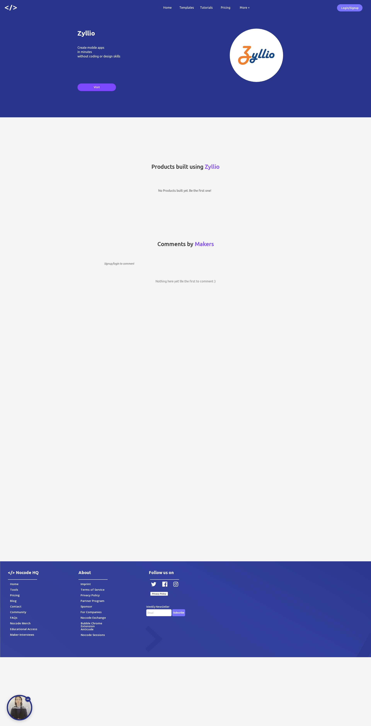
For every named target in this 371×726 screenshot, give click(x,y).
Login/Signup (349, 7)
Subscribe (178, 612)
